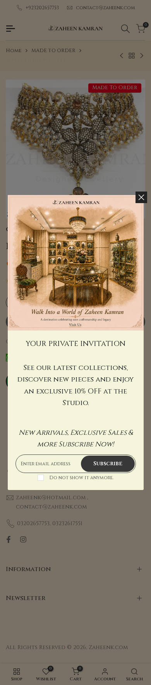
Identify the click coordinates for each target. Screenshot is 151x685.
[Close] (141, 197)
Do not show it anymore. (81, 478)
